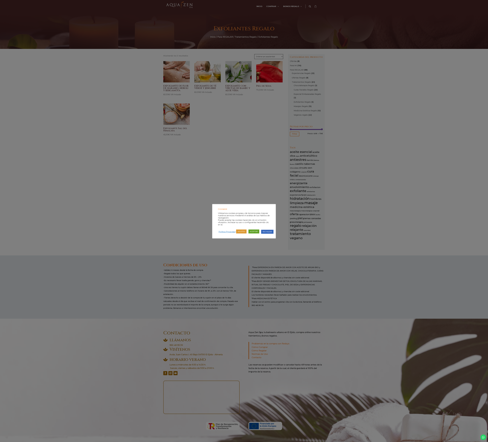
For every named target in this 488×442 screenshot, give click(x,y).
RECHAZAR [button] (267, 232)
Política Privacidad (227, 232)
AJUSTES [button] (241, 231)
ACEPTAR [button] (254, 231)
